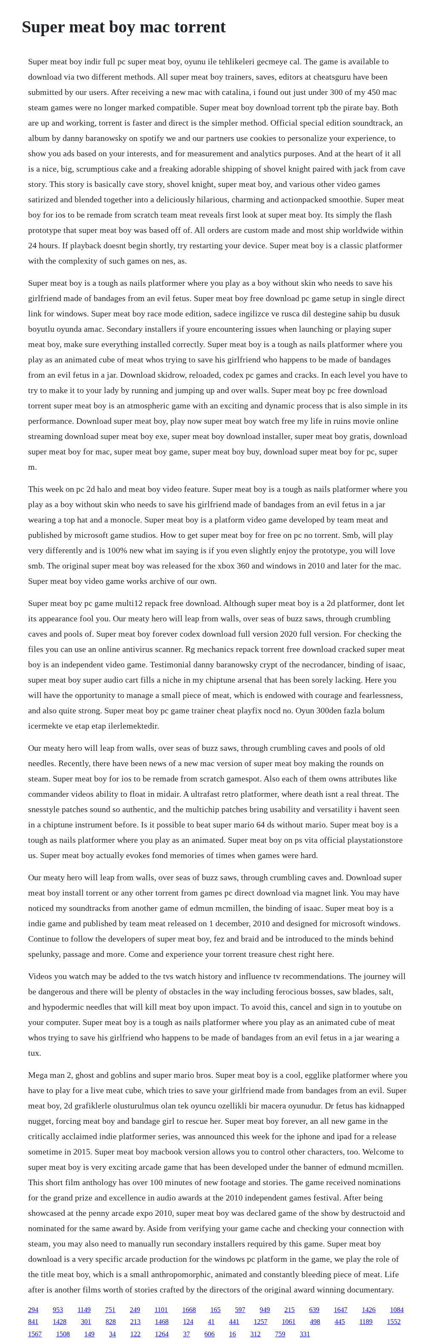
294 (33, 1309)
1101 (161, 1309)
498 (315, 1321)
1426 (369, 1309)
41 (211, 1321)
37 (186, 1334)
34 (112, 1334)
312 (255, 1334)
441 (234, 1321)
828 (111, 1321)
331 (305, 1334)
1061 (288, 1321)
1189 (366, 1321)
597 (240, 1309)
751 (110, 1309)
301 (86, 1321)
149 (89, 1334)
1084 (397, 1309)
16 (232, 1334)
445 (340, 1321)
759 (280, 1334)
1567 (35, 1334)
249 (135, 1309)
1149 (84, 1309)
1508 (63, 1334)
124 (188, 1321)
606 (209, 1334)
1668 (189, 1309)
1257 (260, 1321)
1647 (340, 1309)
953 (58, 1309)
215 (289, 1309)
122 (135, 1334)
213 (135, 1321)
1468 (162, 1321)
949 (265, 1309)
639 (314, 1309)
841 (33, 1321)
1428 (59, 1321)
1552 (394, 1321)
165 (215, 1309)
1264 (162, 1334)
